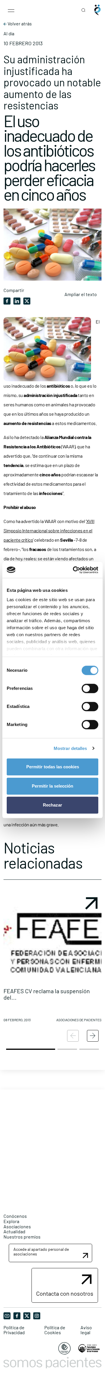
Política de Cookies (54, 1330)
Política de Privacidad (14, 1330)
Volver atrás (19, 23)
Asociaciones (17, 1226)
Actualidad (14, 1231)
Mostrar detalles (70, 748)
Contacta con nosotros (64, 1293)
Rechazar (52, 804)
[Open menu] (11, 10)
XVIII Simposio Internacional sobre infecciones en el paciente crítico (49, 530)
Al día (9, 33)
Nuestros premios (22, 1236)
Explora (11, 1221)
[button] (53, 960)
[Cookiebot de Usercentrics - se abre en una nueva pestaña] (74, 570)
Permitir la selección (52, 785)
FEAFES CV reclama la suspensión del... (47, 994)
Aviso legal (86, 1330)
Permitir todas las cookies (52, 766)
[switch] (90, 688)
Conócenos (15, 1216)
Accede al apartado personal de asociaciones (41, 1251)
